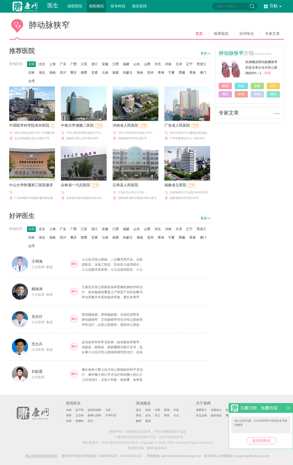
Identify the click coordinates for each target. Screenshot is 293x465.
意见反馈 (201, 415)
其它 (90, 421)
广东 (63, 64)
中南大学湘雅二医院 (77, 125)
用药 (273, 94)
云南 (105, 72)
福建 (126, 64)
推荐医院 (221, 34)
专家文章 (272, 34)
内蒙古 (128, 72)
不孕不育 (110, 415)
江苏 (84, 64)
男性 (138, 415)
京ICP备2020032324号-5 (120, 442)
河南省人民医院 (125, 125)
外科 (69, 421)
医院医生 (73, 403)
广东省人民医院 (177, 125)
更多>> (206, 53)
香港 (192, 72)
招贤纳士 (216, 410)
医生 (52, 5)
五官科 (80, 415)
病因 (225, 86)
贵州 (150, 72)
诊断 (257, 86)
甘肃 (94, 72)
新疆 (115, 72)
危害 (257, 94)
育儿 (157, 415)
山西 (147, 64)
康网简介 (201, 410)
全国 (31, 64)
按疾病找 (96, 6)
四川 (63, 72)
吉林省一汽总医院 (75, 185)
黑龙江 (201, 64)
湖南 (52, 72)
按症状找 (139, 6)
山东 (136, 64)
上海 (52, 64)
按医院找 (75, 6)
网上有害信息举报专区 (41, 456)
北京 (42, 64)
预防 (225, 94)
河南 (168, 64)
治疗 (273, 86)
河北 (158, 64)
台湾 (31, 81)
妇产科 (80, 410)
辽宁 (189, 64)
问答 (157, 410)
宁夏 (171, 72)
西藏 (182, 72)
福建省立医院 (175, 185)
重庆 (73, 72)
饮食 (241, 94)
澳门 (203, 72)
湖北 (42, 72)
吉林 (31, 72)
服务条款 (216, 415)
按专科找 (118, 6)
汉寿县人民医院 (125, 185)
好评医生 (246, 34)
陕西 (84, 72)
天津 (179, 64)
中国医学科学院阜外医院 (29, 125)
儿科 (108, 410)
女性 (148, 415)
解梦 (138, 421)
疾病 (148, 410)
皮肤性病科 (94, 410)
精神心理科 (94, 415)
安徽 (105, 64)
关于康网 (203, 403)
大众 (176, 415)
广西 (73, 64)
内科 (69, 410)
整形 (167, 415)
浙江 (94, 64)
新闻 (167, 410)
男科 (69, 415)
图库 (148, 421)
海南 (140, 72)
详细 (267, 73)
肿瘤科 (80, 421)
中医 (176, 410)
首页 (199, 34)
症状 (241, 86)
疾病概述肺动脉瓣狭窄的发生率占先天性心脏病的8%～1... (261, 67)
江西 (115, 64)
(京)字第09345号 (171, 437)
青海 (161, 72)
